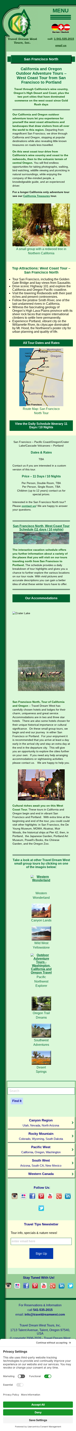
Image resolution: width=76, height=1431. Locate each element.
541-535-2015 (43, 1310)
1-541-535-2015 (64, 38)
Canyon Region (41, 1122)
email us (60, 45)
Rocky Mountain (41, 1136)
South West (40, 1162)
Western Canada (41, 1174)
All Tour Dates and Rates (41, 343)
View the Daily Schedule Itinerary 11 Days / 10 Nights (41, 425)
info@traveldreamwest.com (45, 1314)
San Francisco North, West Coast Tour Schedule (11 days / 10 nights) (41, 527)
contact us (29, 505)
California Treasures (36, 195)
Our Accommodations (41, 598)
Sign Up (41, 1253)
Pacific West (41, 1149)
